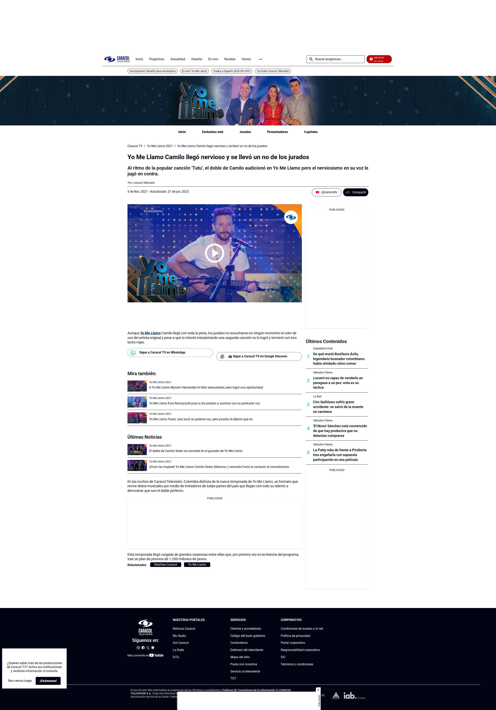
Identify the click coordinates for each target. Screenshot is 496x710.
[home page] (116, 59)
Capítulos (311, 132)
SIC (283, 657)
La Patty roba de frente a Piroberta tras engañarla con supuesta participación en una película (340, 455)
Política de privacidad (295, 636)
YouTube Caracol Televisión (273, 71)
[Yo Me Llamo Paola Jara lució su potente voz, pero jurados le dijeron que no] (137, 417)
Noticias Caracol (184, 628)
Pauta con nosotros (243, 664)
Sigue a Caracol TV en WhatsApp (162, 352)
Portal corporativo (293, 643)
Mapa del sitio (240, 657)
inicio (182, 132)
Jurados (245, 132)
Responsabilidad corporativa (300, 650)
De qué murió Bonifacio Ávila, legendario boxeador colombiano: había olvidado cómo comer (339, 359)
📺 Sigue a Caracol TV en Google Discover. (258, 356)
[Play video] (214, 253)
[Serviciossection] (264, 620)
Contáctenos (239, 643)
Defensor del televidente (246, 650)
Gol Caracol (181, 643)
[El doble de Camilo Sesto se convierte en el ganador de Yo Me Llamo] (137, 449)
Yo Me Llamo (150, 333)
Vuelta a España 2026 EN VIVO (232, 71)
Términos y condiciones (297, 664)
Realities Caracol (165, 564)
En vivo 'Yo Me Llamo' (194, 71)
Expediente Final (323, 348)
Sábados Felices (322, 372)
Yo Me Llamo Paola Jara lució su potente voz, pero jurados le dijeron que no (201, 419)
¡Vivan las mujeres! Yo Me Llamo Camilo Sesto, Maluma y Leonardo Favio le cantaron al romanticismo (219, 467)
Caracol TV (135, 146)
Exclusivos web (212, 132)
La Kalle (178, 650)
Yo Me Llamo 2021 (160, 146)
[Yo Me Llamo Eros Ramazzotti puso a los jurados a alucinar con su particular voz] (137, 401)
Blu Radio (179, 636)
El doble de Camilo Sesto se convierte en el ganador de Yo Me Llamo (195, 451)
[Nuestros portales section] (206, 620)
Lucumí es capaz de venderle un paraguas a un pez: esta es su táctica (338, 383)
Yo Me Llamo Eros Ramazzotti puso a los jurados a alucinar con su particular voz (204, 403)
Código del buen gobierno (247, 636)
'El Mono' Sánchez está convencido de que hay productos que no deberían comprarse (340, 431)
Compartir (359, 192)
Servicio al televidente (245, 671)
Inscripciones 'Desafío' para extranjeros (152, 71)
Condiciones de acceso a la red (302, 628)
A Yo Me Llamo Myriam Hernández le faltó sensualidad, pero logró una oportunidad (206, 387)
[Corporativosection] (322, 620)
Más (260, 59)
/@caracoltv (329, 192)
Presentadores (277, 132)
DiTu (176, 657)
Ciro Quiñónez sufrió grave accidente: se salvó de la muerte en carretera (338, 407)
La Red (317, 396)
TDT (233, 678)
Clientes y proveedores (245, 628)
